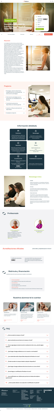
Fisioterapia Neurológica (25, 398)
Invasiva (31, 398)
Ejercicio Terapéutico (24, 399)
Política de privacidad (27, 408)
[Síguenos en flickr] (45, 390)
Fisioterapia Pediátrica (24, 397)
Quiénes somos (15, 390)
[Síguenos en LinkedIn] (48, 390)
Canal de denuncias (45, 408)
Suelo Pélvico (32, 396)
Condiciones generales (9, 408)
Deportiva (31, 397)
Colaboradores (39, 400)
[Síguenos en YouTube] (44, 392)
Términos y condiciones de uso (18, 408)
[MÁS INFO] (10, 238)
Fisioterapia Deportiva (24, 395)
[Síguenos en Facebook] (44, 390)
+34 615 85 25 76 (3, 393)
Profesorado (39, 397)
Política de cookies (34, 408)
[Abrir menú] (1, 1)
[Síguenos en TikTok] (49, 390)
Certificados (39, 398)
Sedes (38, 396)
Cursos (31, 393)
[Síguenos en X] (51, 390)
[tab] (11, 34)
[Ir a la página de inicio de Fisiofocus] (4, 390)
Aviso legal (39, 408)
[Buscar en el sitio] (51, 1)
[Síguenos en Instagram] (47, 390)
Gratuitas (38, 392)
